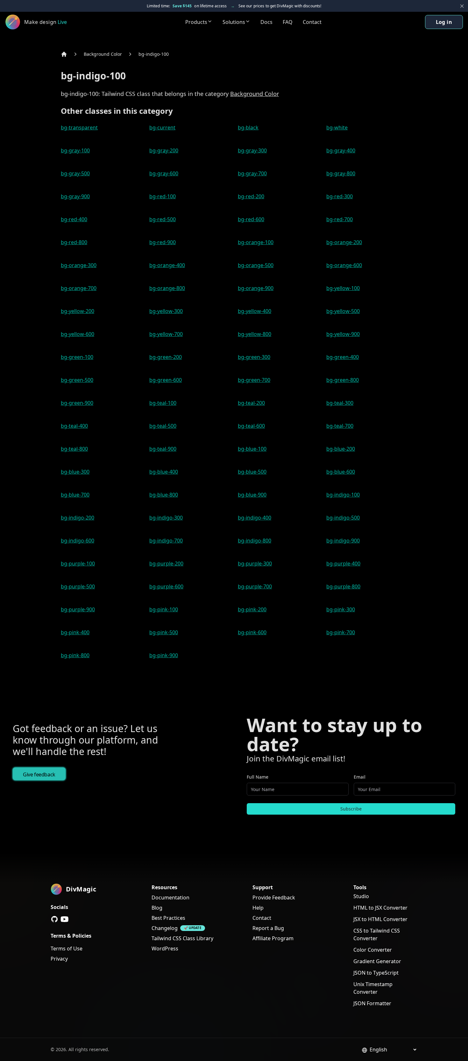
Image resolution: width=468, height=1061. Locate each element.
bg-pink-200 (252, 609)
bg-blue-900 (252, 494)
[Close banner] (462, 6)
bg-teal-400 (74, 425)
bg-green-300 (254, 356)
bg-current (162, 127)
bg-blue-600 (340, 471)
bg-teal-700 (339, 425)
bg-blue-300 (75, 471)
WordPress (165, 948)
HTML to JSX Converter (380, 907)
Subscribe (351, 809)
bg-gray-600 (163, 173)
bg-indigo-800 (254, 540)
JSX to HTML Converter (380, 919)
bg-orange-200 (344, 242)
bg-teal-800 (74, 448)
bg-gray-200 (163, 150)
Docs (266, 21)
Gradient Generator (377, 961)
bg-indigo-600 (77, 540)
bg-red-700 (339, 219)
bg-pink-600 (252, 632)
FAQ (288, 21)
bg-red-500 (162, 219)
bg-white (337, 127)
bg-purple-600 (166, 586)
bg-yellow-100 (343, 288)
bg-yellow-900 (343, 334)
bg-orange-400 (167, 265)
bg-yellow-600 (77, 334)
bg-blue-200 (340, 448)
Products (196, 21)
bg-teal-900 (162, 448)
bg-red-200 (251, 196)
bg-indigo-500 (343, 517)
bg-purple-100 (78, 563)
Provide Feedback (273, 897)
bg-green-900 (77, 402)
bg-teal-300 (339, 402)
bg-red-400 (74, 219)
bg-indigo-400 (254, 517)
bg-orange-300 (78, 265)
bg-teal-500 (162, 425)
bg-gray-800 (340, 173)
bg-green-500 (77, 379)
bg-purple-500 (78, 586)
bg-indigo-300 (166, 517)
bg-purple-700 (255, 586)
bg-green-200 (165, 356)
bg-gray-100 (75, 150)
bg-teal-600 (251, 425)
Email (359, 777)
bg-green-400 (342, 356)
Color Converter (372, 949)
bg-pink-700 (340, 632)
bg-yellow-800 (254, 334)
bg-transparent (79, 127)
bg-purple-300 (255, 563)
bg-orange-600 (344, 265)
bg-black (248, 127)
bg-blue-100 (252, 448)
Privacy (59, 958)
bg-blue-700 (75, 494)
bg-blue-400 (163, 471)
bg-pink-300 (340, 609)
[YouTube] (64, 919)
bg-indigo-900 (343, 540)
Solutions (234, 21)
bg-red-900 (162, 242)
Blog (157, 907)
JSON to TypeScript (376, 972)
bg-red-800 (74, 242)
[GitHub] (54, 919)
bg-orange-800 (167, 288)
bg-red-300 (339, 196)
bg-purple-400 (343, 563)
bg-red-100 (162, 196)
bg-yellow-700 (166, 334)
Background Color (103, 54)
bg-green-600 (165, 379)
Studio (361, 896)
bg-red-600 (251, 219)
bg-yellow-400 (254, 311)
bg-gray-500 (75, 173)
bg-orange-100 (255, 242)
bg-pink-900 (163, 655)
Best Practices (168, 917)
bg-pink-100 (163, 609)
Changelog (165, 928)
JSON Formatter (372, 1003)
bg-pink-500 (163, 632)
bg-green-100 (77, 356)
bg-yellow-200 (77, 311)
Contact (312, 21)
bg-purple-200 (166, 563)
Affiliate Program (273, 938)
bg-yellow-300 (166, 311)
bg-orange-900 (255, 288)
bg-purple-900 (78, 609)
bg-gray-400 (340, 150)
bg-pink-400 (75, 632)
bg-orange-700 (78, 288)
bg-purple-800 (343, 586)
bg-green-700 (254, 379)
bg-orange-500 (255, 265)
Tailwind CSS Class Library (182, 938)
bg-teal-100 (162, 402)
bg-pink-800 (75, 655)
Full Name (257, 777)
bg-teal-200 (251, 402)
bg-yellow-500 (343, 311)
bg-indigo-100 (153, 54)
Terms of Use (66, 948)
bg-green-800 (342, 379)
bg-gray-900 (75, 196)
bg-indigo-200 (77, 517)
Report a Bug (268, 928)
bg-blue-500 (252, 471)
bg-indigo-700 (166, 540)
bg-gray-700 (252, 173)
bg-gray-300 (252, 150)
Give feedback (39, 774)
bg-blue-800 (163, 494)
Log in (444, 21)
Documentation (170, 897)
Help (258, 907)
